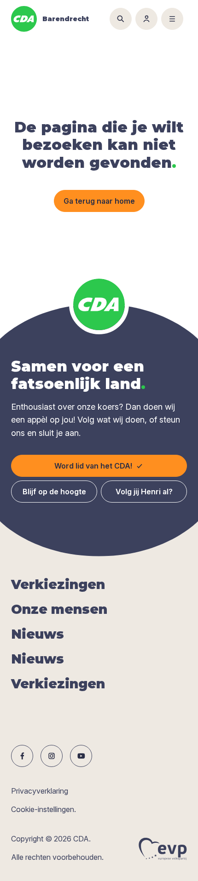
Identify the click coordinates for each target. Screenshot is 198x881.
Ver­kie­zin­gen (58, 584)
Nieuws (37, 634)
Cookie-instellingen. (43, 809)
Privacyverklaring (39, 790)
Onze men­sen (59, 609)
